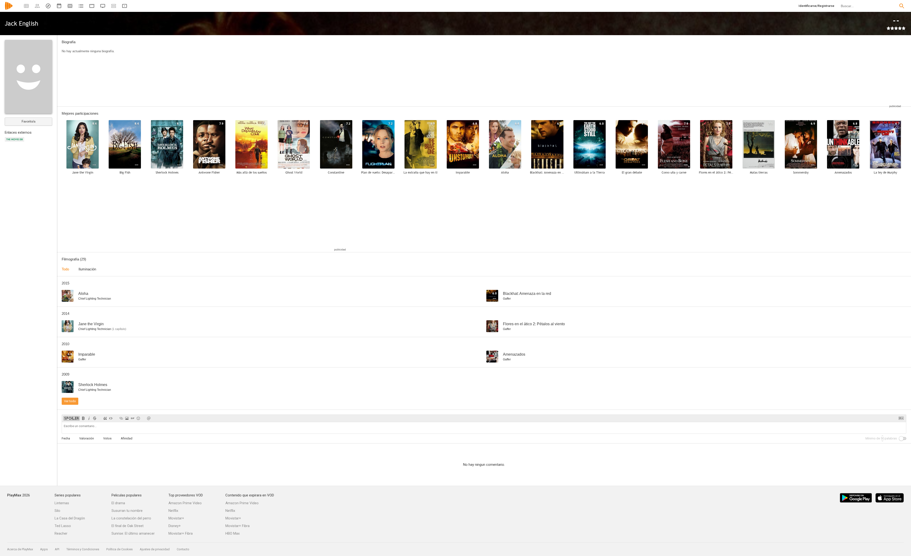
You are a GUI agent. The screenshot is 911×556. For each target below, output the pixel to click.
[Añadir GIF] (132, 418)
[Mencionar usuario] (149, 418)
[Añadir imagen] (127, 418)
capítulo (119, 329)
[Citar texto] (105, 418)
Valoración (86, 438)
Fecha (66, 438)
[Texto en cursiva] (89, 418)
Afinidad (126, 438)
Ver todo (70, 401)
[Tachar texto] (95, 418)
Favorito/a (28, 121)
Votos (107, 438)
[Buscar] (901, 5)
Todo (65, 269)
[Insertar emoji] (138, 418)
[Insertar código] (111, 418)
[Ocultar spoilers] (71, 418)
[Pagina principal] (9, 9)
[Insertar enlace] (121, 418)
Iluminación (87, 269)
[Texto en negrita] (83, 418)
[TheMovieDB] (15, 142)
